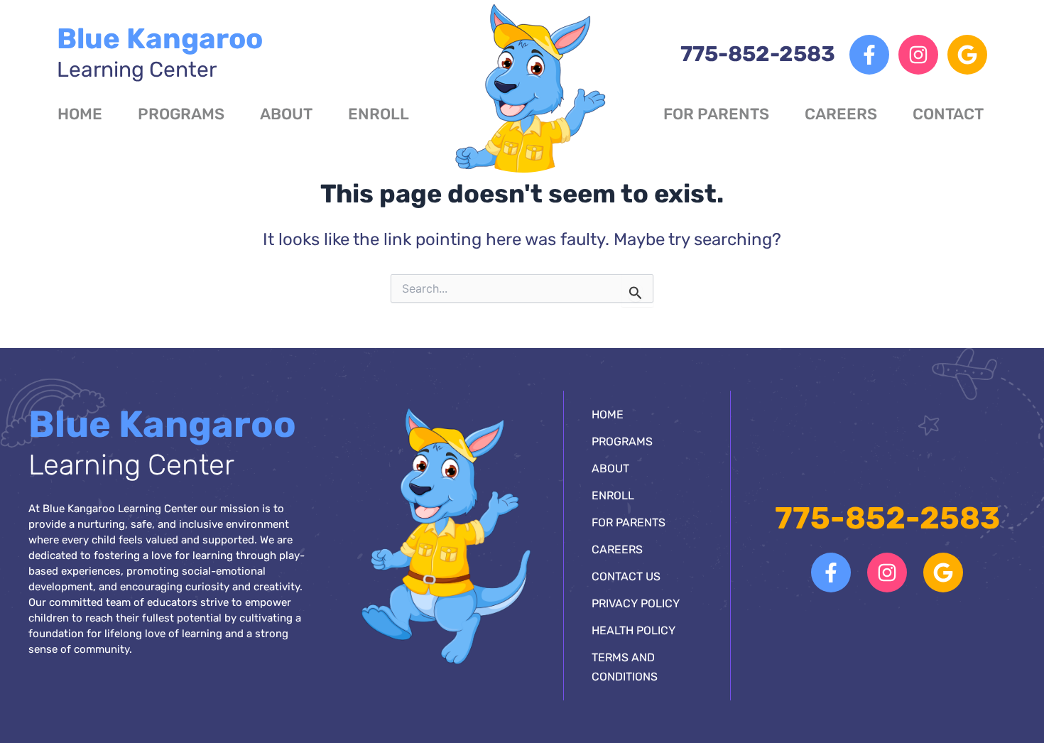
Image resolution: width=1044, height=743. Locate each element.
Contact (948, 114)
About (286, 114)
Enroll (378, 114)
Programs (181, 114)
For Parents (716, 114)
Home (80, 114)
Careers (841, 114)
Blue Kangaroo (160, 52)
